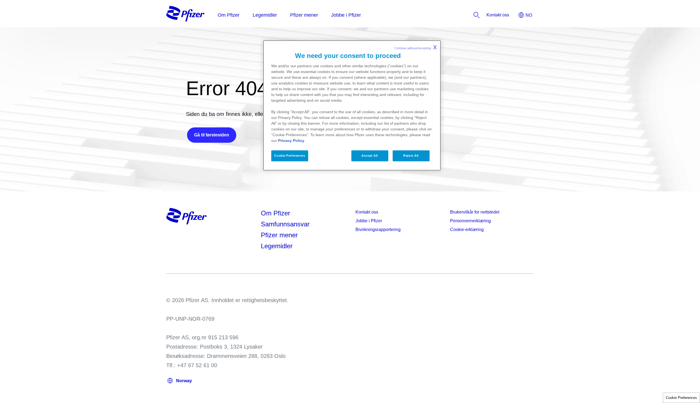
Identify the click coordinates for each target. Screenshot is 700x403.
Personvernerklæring (470, 220)
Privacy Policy (291, 140)
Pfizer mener (279, 235)
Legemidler (277, 246)
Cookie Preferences (681, 398)
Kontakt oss (366, 212)
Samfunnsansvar (285, 224)
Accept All (369, 155)
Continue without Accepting (416, 47)
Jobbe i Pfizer (368, 220)
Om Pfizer (275, 213)
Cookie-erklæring (467, 229)
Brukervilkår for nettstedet (474, 212)
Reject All (411, 155)
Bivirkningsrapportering (378, 229)
